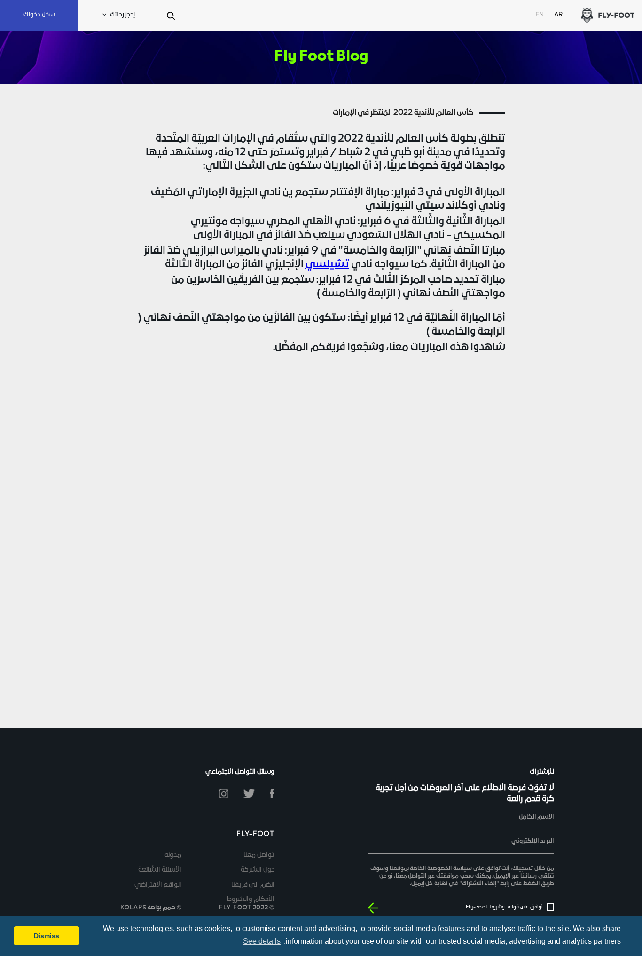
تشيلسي (327, 264)
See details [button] (262, 941)
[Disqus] (321, 529)
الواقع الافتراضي (157, 885)
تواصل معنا (258, 855)
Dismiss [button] (46, 936)
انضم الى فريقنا (252, 885)
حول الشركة (257, 870)
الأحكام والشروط (250, 899)
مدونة (172, 855)
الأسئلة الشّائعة (159, 870)
